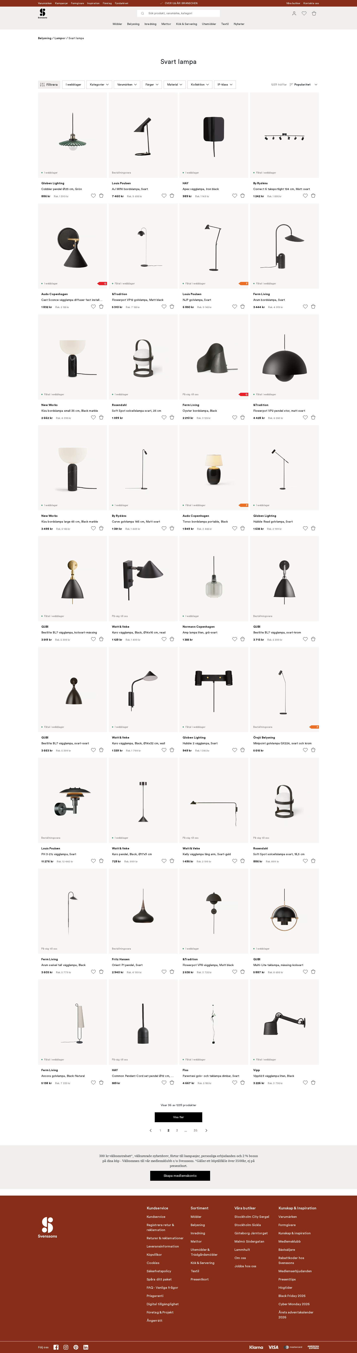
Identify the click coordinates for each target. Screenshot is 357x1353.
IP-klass (223, 84)
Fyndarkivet (121, 3)
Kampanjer (61, 3)
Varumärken (45, 3)
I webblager (73, 84)
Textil (225, 24)
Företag (107, 3)
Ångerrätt (154, 1321)
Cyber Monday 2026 (294, 1304)
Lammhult (242, 1250)
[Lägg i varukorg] (101, 195)
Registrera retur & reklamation (160, 1227)
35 (195, 1130)
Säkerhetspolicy (159, 1271)
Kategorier (97, 84)
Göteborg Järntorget (251, 1233)
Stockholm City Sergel (251, 1217)
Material (172, 84)
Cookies (153, 1263)
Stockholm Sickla (247, 1225)
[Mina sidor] (294, 13)
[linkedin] (85, 1347)
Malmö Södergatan (249, 1241)
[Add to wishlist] (93, 195)
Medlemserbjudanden (295, 1271)
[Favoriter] (304, 13)
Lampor (60, 38)
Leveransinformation (163, 1246)
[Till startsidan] (42, 13)
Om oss (240, 1258)
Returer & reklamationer (165, 1238)
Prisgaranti (155, 1296)
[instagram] (65, 1347)
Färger (149, 84)
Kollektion (198, 84)
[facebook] (56, 1347)
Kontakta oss (311, 3)
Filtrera (52, 85)
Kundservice (156, 1217)
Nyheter (239, 24)
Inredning (150, 24)
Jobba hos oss (245, 1266)
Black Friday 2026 (292, 1296)
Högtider (285, 1288)
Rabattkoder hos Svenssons (291, 1260)
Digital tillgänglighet (163, 1304)
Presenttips (287, 1279)
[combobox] (178, 13)
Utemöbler (209, 24)
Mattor (166, 24)
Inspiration (93, 3)
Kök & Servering (186, 24)
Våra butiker (293, 3)
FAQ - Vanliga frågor (162, 1288)
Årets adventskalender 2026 (296, 1315)
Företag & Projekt (160, 1312)
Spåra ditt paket (159, 1279)
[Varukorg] (314, 13)
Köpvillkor (154, 1255)
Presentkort (200, 1279)
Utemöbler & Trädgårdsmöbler (204, 1252)
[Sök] (142, 13)
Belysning (133, 24)
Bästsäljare (286, 1250)
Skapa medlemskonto (180, 1176)
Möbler (117, 24)
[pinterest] (75, 1347)
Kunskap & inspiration (294, 1233)
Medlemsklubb (289, 1241)
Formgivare (77, 3)
